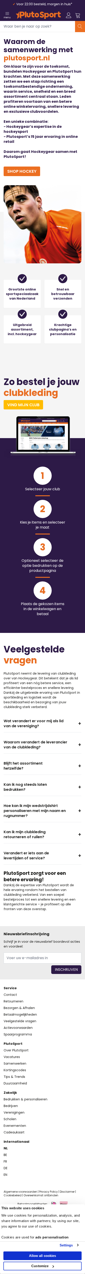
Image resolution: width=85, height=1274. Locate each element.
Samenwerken (15, 1063)
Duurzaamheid (15, 1083)
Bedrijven (11, 1106)
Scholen (10, 1119)
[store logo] (38, 15)
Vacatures (12, 1057)
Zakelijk (10, 1092)
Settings (66, 1245)
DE (5, 1168)
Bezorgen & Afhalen (19, 1008)
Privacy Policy (48, 1192)
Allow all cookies (42, 1256)
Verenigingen (14, 1112)
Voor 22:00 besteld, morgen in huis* (44, 4)
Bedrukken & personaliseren (25, 1099)
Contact (10, 994)
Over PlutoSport (16, 1050)
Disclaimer (67, 1192)
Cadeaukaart (14, 1132)
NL (6, 1148)
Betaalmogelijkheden (20, 1014)
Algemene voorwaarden (20, 1192)
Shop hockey (21, 171)
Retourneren (13, 1001)
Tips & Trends (14, 1076)
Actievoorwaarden (18, 1027)
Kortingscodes (15, 1070)
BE (5, 1155)
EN (5, 1174)
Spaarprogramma (18, 1034)
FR (5, 1161)
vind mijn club (23, 405)
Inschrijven (66, 969)
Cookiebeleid (13, 1195)
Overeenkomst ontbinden (41, 1195)
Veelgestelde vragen (20, 1021)
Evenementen (15, 1125)
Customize (40, 1266)
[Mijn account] (68, 15)
